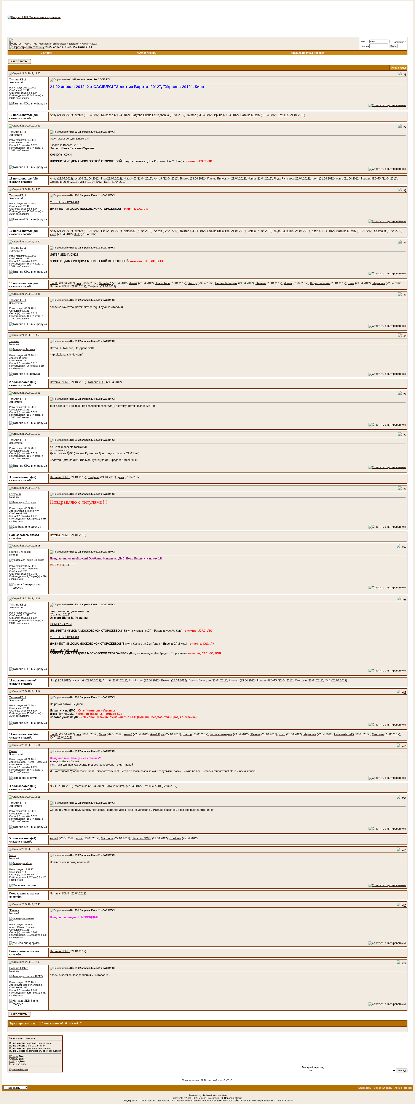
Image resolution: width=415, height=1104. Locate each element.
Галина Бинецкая (218, 178)
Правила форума (18, 1069)
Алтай (158, 178)
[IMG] (12, 1061)
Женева (260, 283)
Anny (53, 115)
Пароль (365, 46)
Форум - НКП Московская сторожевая (45, 43)
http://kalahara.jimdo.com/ (66, 354)
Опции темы (398, 67)
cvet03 (79, 115)
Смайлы (13, 1059)
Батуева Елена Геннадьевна (150, 115)
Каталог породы (146, 52)
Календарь (364, 1087)
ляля (315, 178)
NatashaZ (107, 115)
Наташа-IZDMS (250, 115)
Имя (363, 41)
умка (83, 181)
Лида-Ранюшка (284, 178)
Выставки (74, 43)
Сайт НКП (46, 52)
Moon (12, 855)
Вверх (408, 1087)
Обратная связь (383, 1087)
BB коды (13, 1056)
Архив (85, 43)
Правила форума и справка (307, 52)
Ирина (218, 115)
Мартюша (378, 283)
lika (103, 178)
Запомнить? (399, 42)
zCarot (238, 1098)
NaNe (102, 734)
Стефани (56, 181)
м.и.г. (339, 178)
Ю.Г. (107, 181)
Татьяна (283, 115)
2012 (94, 43)
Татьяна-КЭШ (17, 79)
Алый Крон (162, 283)
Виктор (191, 115)
